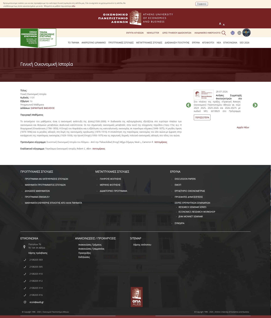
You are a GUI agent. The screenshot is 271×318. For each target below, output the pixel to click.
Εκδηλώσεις (84, 256)
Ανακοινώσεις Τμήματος (90, 244)
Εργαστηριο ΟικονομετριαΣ (190, 190)
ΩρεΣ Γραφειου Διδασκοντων (176, 32)
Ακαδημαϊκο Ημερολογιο (207, 32)
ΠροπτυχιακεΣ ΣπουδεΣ (121, 42)
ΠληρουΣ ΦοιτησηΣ (110, 178)
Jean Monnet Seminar (191, 216)
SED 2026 (244, 42)
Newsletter (153, 32)
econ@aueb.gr (37, 302)
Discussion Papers (185, 178)
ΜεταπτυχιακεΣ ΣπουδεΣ (149, 42)
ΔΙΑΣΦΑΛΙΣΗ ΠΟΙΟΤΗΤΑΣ (177, 42)
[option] (222, 107)
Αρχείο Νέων (243, 127)
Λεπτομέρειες (160, 142)
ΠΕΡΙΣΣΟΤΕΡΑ (202, 117)
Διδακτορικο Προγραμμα (113, 190)
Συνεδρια (179, 223)
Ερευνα (196, 42)
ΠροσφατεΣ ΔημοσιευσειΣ (189, 196)
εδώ (73, 6)
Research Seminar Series (192, 207)
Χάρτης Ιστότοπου (142, 244)
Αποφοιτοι (208, 42)
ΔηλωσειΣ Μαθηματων (37, 190)
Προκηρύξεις (84, 252)
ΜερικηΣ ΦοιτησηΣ (110, 184)
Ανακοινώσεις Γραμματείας (91, 248)
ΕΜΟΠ (178, 184)
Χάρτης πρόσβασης (38, 252)
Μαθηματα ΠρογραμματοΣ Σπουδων (45, 184)
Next (255, 105)
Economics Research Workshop (197, 211)
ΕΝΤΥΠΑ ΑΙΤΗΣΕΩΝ (134, 32)
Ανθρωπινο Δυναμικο (94, 42)
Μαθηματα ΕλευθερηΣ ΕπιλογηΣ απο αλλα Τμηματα (53, 202)
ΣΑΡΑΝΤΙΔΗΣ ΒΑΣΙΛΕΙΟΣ (43, 108)
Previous (188, 105)
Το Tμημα (73, 42)
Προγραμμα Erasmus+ (37, 196)
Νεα (219, 42)
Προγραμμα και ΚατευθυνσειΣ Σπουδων (46, 178)
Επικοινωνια (230, 42)
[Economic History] (239, 34)
